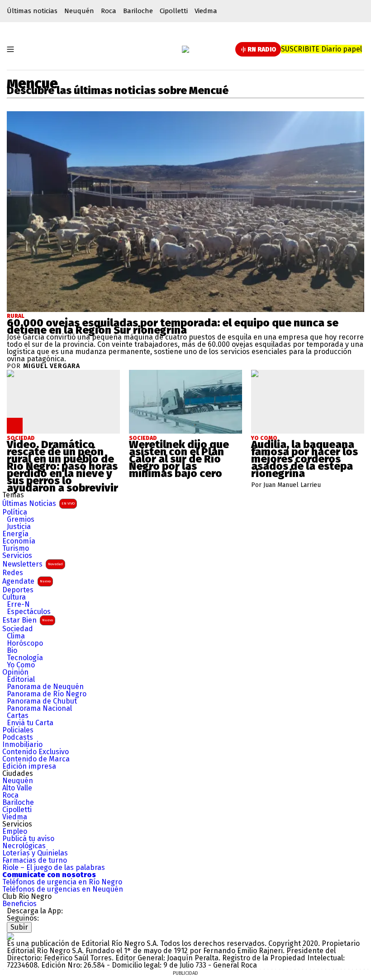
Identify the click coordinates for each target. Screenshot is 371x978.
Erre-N (18, 604)
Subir (19, 927)
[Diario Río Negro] (185, 49)
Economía (18, 541)
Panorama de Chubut (42, 701)
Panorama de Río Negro (46, 694)
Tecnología (25, 657)
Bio (12, 650)
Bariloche (138, 11)
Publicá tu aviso (28, 838)
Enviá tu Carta (30, 723)
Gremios (20, 519)
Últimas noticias (32, 11)
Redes (12, 572)
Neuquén (79, 11)
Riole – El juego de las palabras (53, 867)
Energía (15, 534)
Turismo (15, 548)
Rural (15, 316)
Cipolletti (174, 11)
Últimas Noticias (38, 503)
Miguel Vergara (51, 366)
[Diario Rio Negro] (10, 936)
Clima (16, 636)
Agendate (26, 581)
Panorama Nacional (39, 708)
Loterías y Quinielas (35, 853)
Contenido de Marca (36, 759)
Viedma (206, 11)
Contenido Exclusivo (35, 752)
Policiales (17, 730)
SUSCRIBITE (321, 49)
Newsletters (32, 564)
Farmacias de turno (34, 860)
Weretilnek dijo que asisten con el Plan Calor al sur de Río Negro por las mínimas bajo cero (179, 459)
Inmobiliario (22, 744)
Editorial (21, 679)
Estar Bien (27, 620)
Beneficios (19, 903)
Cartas (18, 715)
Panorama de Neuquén (45, 686)
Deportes (17, 590)
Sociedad (17, 629)
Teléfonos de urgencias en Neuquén (62, 889)
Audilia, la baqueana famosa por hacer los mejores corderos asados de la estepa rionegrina (304, 459)
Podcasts (17, 737)
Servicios (17, 555)
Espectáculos (29, 611)
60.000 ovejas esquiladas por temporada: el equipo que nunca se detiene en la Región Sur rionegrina (172, 326)
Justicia (19, 526)
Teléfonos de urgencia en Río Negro (62, 882)
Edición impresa (29, 766)
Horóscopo (25, 643)
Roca (108, 11)
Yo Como (21, 665)
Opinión (15, 672)
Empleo (14, 831)
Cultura (14, 597)
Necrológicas (24, 846)
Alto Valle (17, 788)
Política (14, 512)
